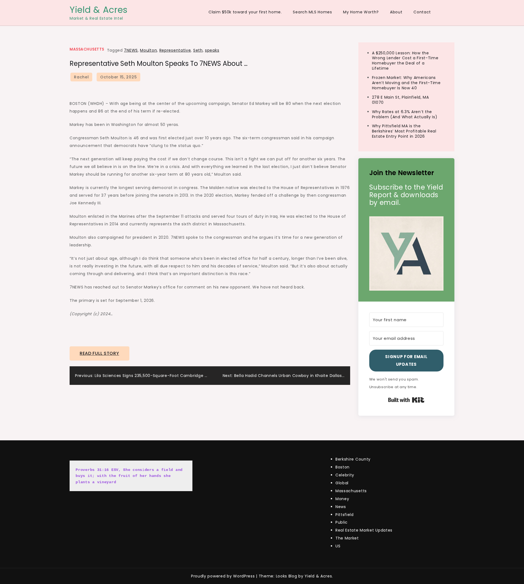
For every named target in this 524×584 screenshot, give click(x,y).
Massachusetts (87, 49)
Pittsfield (344, 514)
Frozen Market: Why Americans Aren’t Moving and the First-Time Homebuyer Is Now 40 (406, 83)
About (396, 12)
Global (342, 483)
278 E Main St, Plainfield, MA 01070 (400, 100)
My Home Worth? (361, 12)
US (337, 546)
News (340, 506)
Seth (198, 50)
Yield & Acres (99, 10)
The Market (347, 538)
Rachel (81, 77)
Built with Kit (406, 400)
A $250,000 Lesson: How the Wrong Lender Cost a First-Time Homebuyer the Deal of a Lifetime (405, 60)
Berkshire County (353, 459)
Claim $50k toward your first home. (245, 12)
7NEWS (131, 50)
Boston (342, 467)
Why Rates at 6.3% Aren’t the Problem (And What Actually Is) (404, 114)
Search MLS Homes (312, 12)
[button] (406, 253)
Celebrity (344, 475)
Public (341, 522)
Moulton (148, 50)
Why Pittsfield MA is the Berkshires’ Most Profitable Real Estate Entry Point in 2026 (404, 131)
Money (342, 499)
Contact (422, 12)
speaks (212, 50)
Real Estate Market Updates (363, 530)
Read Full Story (99, 353)
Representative (175, 50)
